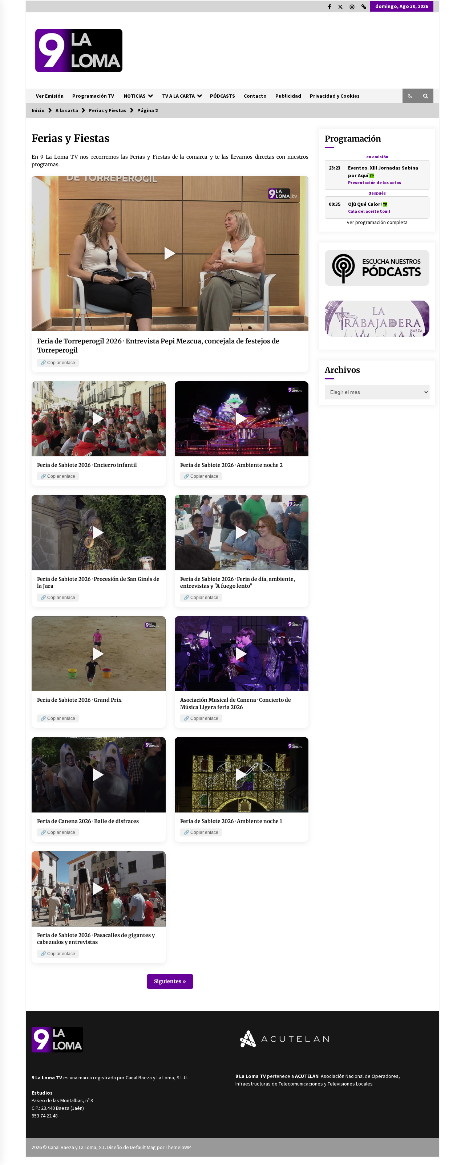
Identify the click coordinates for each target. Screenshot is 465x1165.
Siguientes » (170, 981)
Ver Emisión (50, 96)
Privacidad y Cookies (335, 96)
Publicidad (288, 96)
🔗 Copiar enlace (58, 362)
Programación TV (93, 96)
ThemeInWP (178, 1147)
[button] (410, 96)
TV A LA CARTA (178, 96)
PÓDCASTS (222, 96)
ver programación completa (377, 222)
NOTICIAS (135, 96)
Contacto (255, 96)
